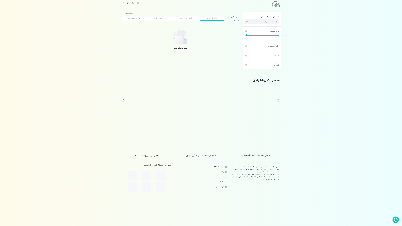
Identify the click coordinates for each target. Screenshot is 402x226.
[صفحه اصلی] (276, 4)
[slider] (246, 35)
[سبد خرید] (128, 3)
